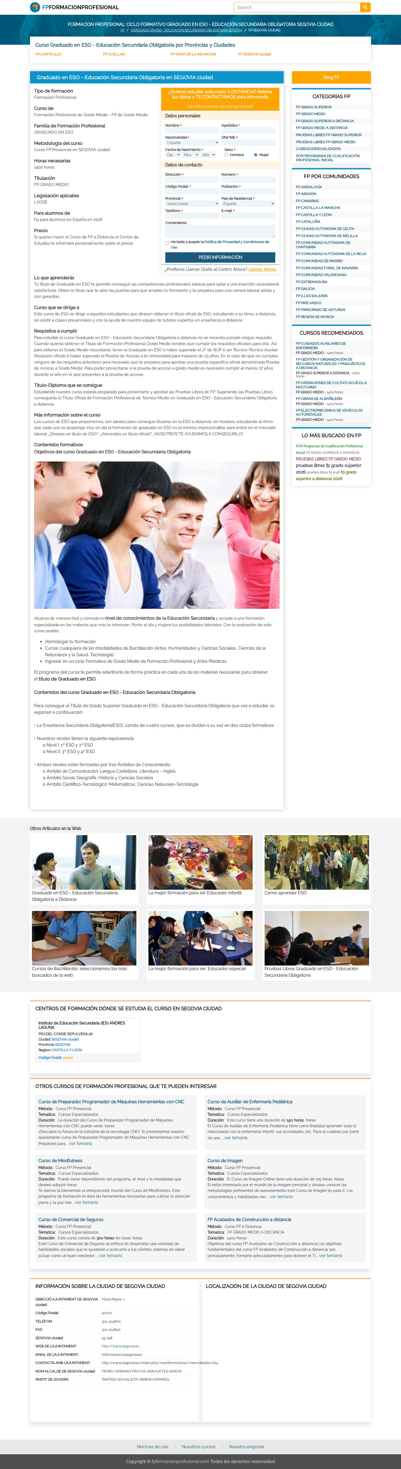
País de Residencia (237, 198)
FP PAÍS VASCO (308, 303)
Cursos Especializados (318, 149)
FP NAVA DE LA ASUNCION (193, 54)
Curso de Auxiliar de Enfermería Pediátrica (250, 1101)
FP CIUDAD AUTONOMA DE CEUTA (325, 229)
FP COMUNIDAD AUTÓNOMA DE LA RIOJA (331, 254)
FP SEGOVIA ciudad (254, 54)
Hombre (237, 155)
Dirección (173, 174)
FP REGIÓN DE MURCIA (315, 317)
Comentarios (176, 223)
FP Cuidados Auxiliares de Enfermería (321, 345)
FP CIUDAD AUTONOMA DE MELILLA (327, 236)
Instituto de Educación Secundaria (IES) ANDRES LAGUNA (81, 1025)
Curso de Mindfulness (60, 1160)
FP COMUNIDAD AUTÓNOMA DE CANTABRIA (323, 245)
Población (230, 186)
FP (122, 30)
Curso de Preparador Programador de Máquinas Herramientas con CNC (111, 1101)
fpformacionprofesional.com (180, 1461)
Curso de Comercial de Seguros (70, 1219)
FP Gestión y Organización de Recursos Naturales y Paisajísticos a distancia (330, 363)
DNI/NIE (228, 137)
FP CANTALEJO (48, 54)
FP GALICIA (305, 289)
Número (228, 174)
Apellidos (229, 125)
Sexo (229, 150)
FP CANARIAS (307, 201)
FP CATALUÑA (308, 222)
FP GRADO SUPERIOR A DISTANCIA (325, 121)
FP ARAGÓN (306, 194)
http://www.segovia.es (120, 1346)
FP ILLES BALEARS (312, 296)
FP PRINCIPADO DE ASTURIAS (320, 310)
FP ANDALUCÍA (309, 187)
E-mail (227, 211)
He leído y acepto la (220, 244)
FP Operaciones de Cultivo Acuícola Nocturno (331, 385)
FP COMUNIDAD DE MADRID (319, 261)
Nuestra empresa (246, 1446)
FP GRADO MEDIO (310, 114)
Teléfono (172, 211)
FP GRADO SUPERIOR (313, 107)
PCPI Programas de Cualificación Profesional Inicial (328, 158)
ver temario (80, 1143)
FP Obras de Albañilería (319, 399)
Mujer (264, 155)
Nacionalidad (176, 137)
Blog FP (331, 77)
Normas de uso (152, 1446)
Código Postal (176, 186)
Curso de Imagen (225, 1160)
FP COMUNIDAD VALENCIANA (321, 275)
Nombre (172, 125)
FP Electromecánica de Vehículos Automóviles (329, 412)
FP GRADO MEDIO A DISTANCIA (322, 128)
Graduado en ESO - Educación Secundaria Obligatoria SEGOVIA (186, 30)
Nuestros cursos (199, 1446)
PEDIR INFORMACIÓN (220, 257)
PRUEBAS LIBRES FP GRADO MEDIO (325, 142)
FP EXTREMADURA (311, 282)
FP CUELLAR (114, 54)
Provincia (173, 198)
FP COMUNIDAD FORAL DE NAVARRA (327, 268)
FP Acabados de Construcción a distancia (249, 1219)
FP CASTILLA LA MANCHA (318, 208)
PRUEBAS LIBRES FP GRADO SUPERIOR (328, 135)
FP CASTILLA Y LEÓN (314, 215)
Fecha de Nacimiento (183, 150)
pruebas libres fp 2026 (323, 472)
